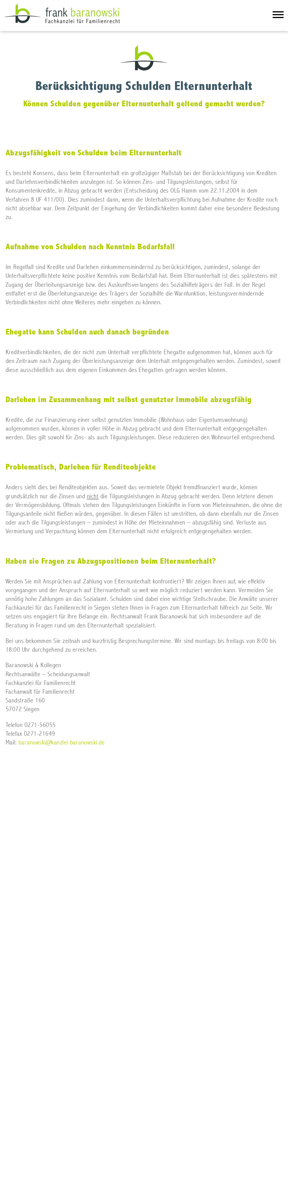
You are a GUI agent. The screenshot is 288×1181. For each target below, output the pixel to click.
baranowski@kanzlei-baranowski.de (62, 742)
